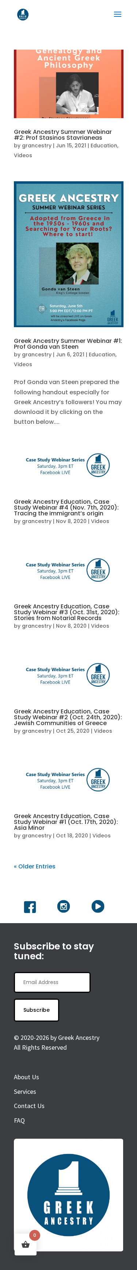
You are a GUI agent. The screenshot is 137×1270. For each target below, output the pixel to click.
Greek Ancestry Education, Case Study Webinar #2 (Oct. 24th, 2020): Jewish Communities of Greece (68, 717)
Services (25, 1091)
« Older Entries (35, 866)
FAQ (19, 1120)
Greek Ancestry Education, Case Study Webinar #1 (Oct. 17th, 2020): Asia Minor (66, 822)
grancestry (37, 145)
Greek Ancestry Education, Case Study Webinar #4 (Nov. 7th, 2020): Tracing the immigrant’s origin (66, 507)
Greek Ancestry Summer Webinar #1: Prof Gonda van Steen (68, 344)
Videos (23, 155)
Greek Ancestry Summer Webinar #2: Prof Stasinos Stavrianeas (63, 135)
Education (104, 145)
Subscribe (36, 1010)
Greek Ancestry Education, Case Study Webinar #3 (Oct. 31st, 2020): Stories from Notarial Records (66, 612)
